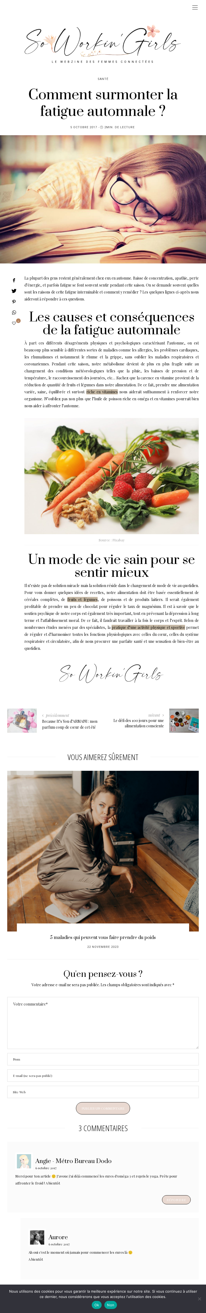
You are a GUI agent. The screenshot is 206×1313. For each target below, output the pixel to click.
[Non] (199, 1298)
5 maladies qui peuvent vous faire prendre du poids (103, 938)
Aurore (58, 1237)
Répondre (176, 1200)
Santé (103, 79)
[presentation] (19, 848)
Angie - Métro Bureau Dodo (73, 1160)
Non (110, 1305)
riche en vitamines (102, 391)
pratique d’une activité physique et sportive (148, 627)
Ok (96, 1305)
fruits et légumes (82, 599)
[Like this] (14, 323)
